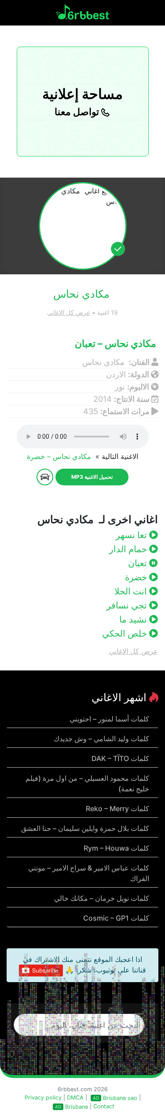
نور (120, 386)
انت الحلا (131, 591)
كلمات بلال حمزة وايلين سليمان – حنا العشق (85, 828)
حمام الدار (129, 549)
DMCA (75, 1097)
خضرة (137, 577)
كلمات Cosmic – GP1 (116, 918)
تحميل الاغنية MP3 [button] (92, 476)
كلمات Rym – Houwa (116, 848)
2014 (102, 399)
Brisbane (76, 1106)
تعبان (138, 563)
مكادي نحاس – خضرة (60, 456)
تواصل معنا (78, 111)
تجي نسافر (127, 605)
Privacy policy (43, 1097)
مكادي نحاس (104, 362)
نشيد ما (134, 619)
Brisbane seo (120, 1098)
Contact (103, 1106)
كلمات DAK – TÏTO (120, 758)
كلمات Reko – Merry (117, 808)
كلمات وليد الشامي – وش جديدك (101, 738)
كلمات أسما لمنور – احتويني (109, 718)
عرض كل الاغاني (68, 312)
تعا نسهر (132, 535)
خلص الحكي (125, 633)
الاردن (116, 374)
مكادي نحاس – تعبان (116, 343)
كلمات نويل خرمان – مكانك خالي (101, 898)
